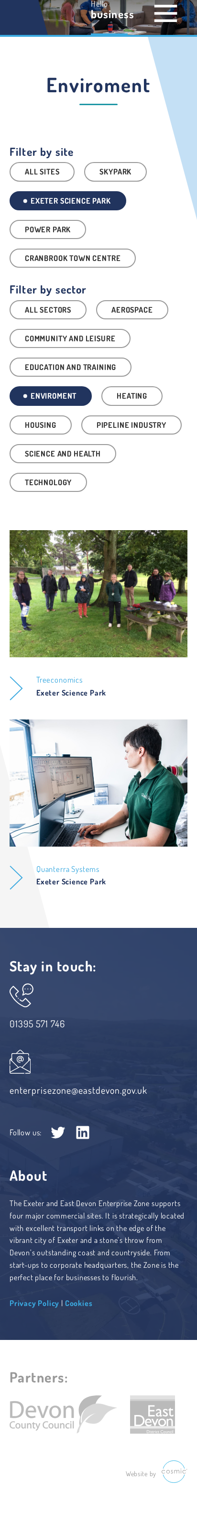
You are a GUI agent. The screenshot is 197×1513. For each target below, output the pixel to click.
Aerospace (132, 310)
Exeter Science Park (70, 201)
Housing (40, 425)
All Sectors (48, 310)
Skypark (115, 171)
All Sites (42, 171)
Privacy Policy (34, 1303)
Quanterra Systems (67, 869)
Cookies (79, 1303)
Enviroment (53, 396)
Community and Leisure (70, 338)
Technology (48, 482)
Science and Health (63, 453)
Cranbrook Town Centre (72, 258)
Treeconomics (59, 680)
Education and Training (70, 367)
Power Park (48, 229)
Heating (132, 396)
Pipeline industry (131, 425)
